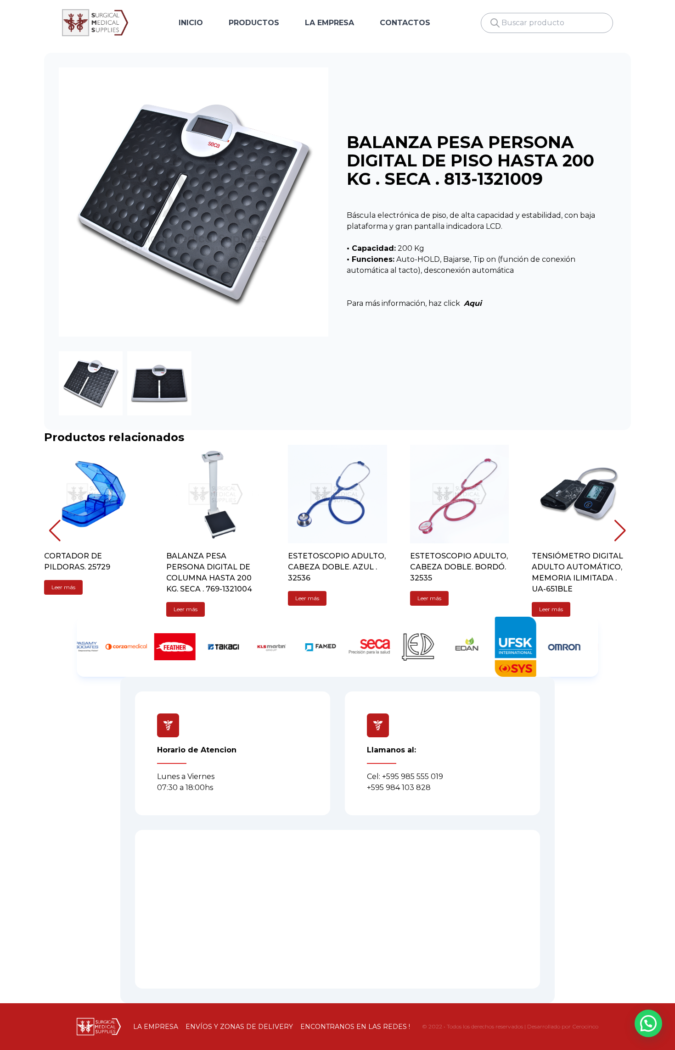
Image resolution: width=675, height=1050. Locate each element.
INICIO (191, 22)
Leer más (63, 587)
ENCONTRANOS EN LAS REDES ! (355, 1026)
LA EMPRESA (329, 22)
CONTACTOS (405, 22)
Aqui (473, 303)
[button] (55, 530)
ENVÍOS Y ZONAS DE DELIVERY (239, 1026)
